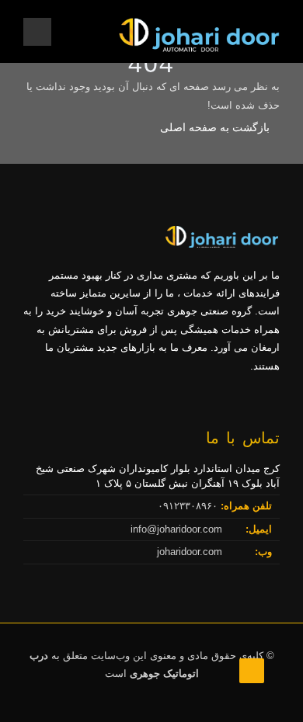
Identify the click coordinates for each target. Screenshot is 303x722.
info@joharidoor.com (178, 529)
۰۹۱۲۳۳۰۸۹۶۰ (189, 506)
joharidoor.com (191, 551)
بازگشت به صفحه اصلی (215, 127)
